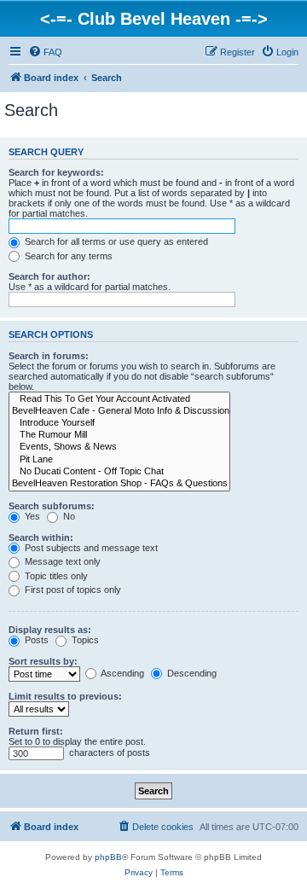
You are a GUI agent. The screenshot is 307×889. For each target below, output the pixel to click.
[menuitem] (45, 52)
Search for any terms (67, 256)
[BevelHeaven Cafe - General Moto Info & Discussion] (119, 411)
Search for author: (49, 276)
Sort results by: (43, 661)
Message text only (61, 561)
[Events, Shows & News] (119, 447)
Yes (31, 516)
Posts (35, 640)
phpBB (108, 857)
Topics (84, 640)
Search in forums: (49, 356)
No (68, 516)
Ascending (121, 673)
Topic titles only (55, 576)
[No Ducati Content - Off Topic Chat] (119, 472)
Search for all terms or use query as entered (115, 241)
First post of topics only (71, 589)
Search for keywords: (56, 172)
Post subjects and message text (90, 548)
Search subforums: (52, 506)
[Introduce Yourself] (119, 423)
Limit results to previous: (65, 696)
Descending (191, 673)
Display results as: (50, 630)
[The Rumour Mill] (119, 435)
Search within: (41, 537)
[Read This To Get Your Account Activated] (119, 399)
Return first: (36, 731)
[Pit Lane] (119, 460)
